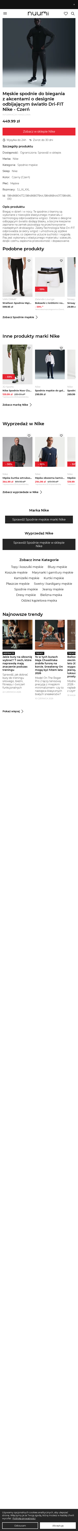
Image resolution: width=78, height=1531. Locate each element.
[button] (37, 4)
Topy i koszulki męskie (27, 567)
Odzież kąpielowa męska (39, 600)
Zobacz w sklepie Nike (39, 131)
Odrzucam (20, 1525)
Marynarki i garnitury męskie (52, 572)
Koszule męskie (16, 572)
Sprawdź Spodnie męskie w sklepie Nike (39, 544)
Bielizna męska (51, 595)
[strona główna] (38, 14)
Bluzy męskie (57, 567)
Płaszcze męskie (18, 583)
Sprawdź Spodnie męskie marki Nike (39, 519)
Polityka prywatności (24, 1518)
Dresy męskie (26, 595)
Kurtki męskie (54, 578)
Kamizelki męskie (26, 578)
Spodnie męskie (26, 589)
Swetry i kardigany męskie (53, 583)
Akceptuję (57, 1525)
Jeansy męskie (53, 589)
